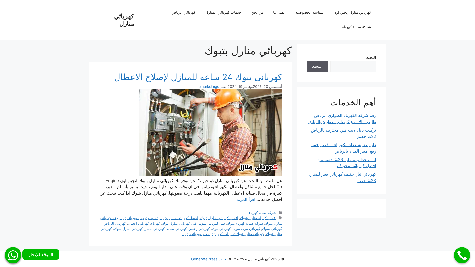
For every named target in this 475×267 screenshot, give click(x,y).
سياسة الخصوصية (309, 12)
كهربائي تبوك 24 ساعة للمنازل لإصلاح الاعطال (198, 77)
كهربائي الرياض (183, 12)
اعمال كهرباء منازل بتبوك (258, 218)
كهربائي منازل (124, 19)
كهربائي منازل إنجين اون (352, 12)
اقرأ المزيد (246, 199)
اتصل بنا (279, 12)
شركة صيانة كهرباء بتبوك (245, 223)
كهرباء (155, 223)
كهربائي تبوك (221, 228)
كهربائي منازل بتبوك (128, 228)
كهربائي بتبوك (272, 228)
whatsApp (13, 255)
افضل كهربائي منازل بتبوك (179, 218)
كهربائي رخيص (199, 228)
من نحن (257, 12)
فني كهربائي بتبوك (212, 223)
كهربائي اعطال (138, 223)
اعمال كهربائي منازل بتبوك (219, 218)
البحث (370, 57)
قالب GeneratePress (209, 259)
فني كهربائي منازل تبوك (179, 223)
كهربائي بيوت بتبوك (246, 228)
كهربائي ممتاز (155, 228)
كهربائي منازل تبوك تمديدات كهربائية (238, 234)
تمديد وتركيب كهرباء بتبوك (139, 218)
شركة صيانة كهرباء (356, 27)
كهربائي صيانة (176, 228)
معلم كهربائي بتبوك (196, 234)
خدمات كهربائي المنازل (223, 12)
